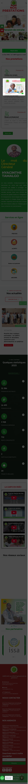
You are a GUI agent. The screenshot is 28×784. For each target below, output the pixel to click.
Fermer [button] (21, 80)
